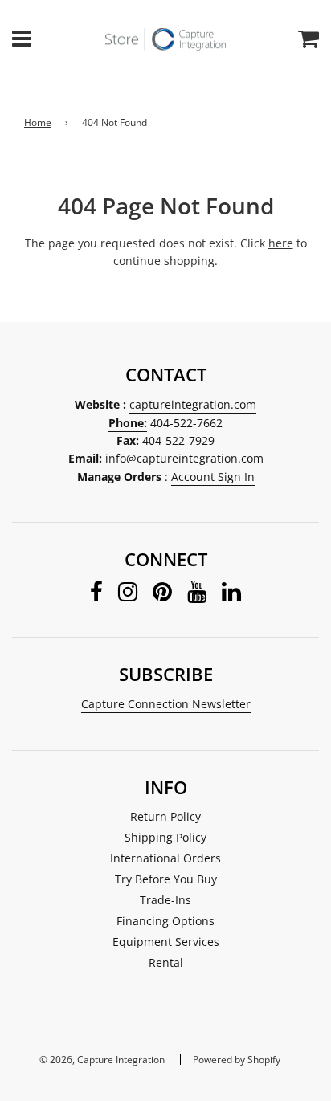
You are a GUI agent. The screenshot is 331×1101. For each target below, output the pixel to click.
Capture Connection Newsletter (166, 704)
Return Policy (165, 816)
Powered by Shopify (236, 1059)
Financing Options (165, 920)
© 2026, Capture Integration (102, 1059)
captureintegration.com (192, 404)
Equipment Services (165, 941)
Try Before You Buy (166, 879)
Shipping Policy (165, 837)
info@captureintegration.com (184, 458)
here (280, 243)
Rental (166, 962)
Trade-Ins (165, 899)
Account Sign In (213, 476)
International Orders (165, 858)
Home (37, 122)
